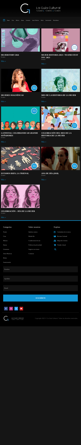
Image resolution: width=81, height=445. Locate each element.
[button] (55, 249)
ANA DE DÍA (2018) (50, 173)
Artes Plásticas (35, 20)
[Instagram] (11, 308)
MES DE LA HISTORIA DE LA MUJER (58, 95)
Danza (22, 20)
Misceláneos (56, 20)
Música (17, 20)
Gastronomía (48, 20)
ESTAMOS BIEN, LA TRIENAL (15, 173)
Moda (42, 20)
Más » (3, 61)
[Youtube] (21, 308)
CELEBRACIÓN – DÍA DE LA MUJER (18, 211)
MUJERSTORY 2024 (10, 55)
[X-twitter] (16, 308)
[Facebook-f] (6, 308)
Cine (13, 20)
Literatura (28, 20)
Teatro (8, 20)
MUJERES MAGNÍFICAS (12, 95)
